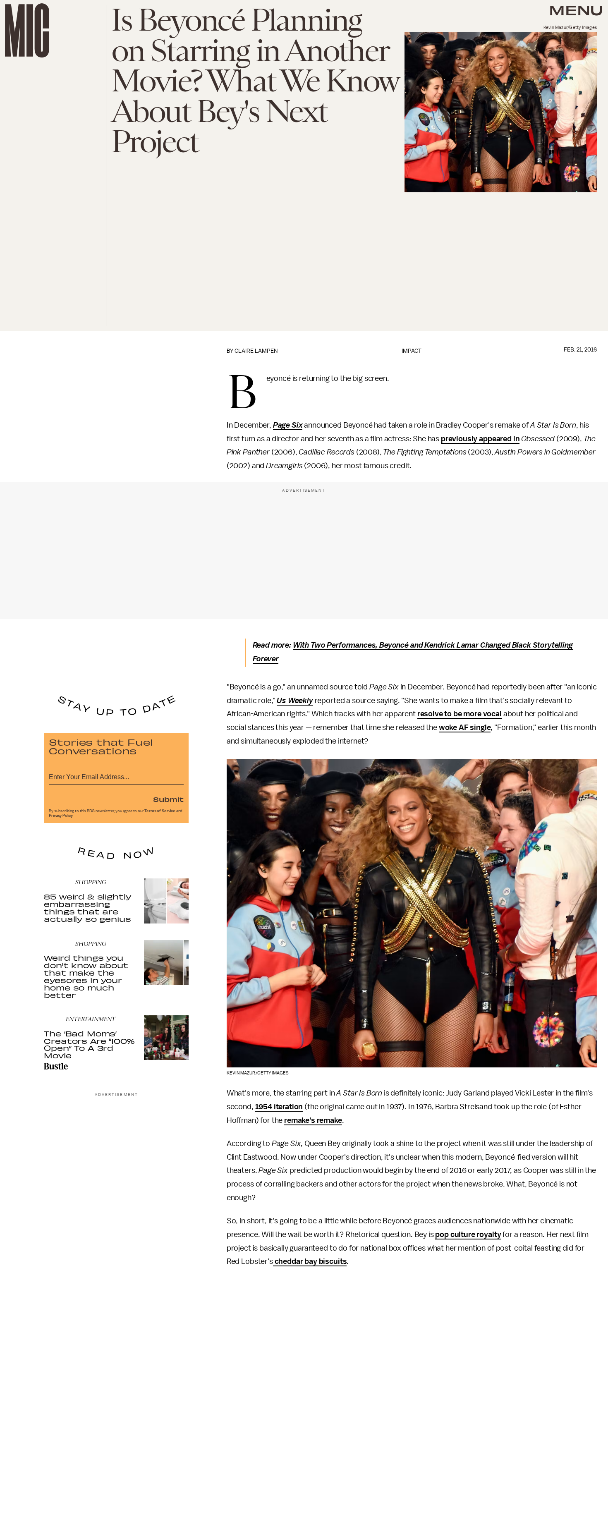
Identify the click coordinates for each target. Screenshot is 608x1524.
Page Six (288, 425)
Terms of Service (159, 811)
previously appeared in (480, 439)
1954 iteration (279, 1107)
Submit (168, 799)
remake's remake (313, 1120)
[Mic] (27, 30)
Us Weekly (295, 700)
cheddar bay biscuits (310, 1261)
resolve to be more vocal (459, 714)
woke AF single (465, 727)
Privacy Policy (61, 815)
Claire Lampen (256, 351)
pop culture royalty (468, 1234)
